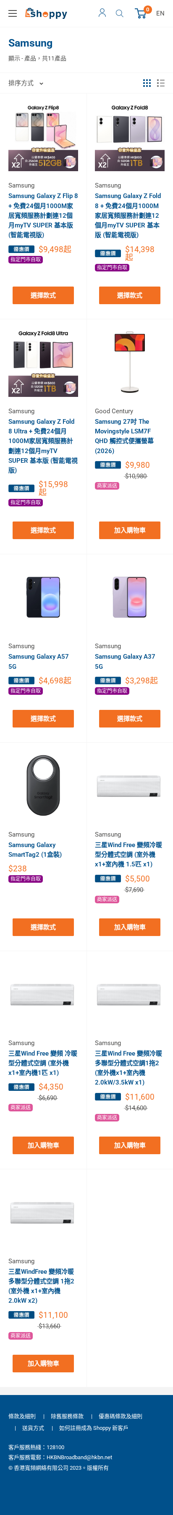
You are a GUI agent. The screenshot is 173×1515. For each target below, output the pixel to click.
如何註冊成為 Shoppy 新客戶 (93, 1428)
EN (160, 13)
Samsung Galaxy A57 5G (38, 661)
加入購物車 (130, 530)
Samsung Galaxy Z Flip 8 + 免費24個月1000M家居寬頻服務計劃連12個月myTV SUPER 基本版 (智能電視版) (43, 215)
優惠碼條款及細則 (120, 1416)
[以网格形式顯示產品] (147, 83)
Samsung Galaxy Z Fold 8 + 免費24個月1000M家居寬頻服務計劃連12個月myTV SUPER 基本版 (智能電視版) (128, 215)
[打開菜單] (12, 13)
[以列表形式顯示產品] (161, 83)
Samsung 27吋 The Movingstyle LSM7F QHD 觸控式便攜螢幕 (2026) (124, 436)
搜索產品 (121, 13)
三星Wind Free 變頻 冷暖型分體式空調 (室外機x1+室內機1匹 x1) (42, 1063)
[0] (141, 13)
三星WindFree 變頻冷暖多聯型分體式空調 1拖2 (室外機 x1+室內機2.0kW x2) (41, 1286)
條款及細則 (22, 1416)
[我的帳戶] (102, 13)
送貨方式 (33, 1428)
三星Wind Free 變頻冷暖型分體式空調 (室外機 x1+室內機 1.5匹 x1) (128, 854)
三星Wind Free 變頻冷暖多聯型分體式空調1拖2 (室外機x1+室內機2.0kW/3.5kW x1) (128, 1068)
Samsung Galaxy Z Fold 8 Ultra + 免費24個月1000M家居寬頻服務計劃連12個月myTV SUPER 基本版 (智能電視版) (43, 446)
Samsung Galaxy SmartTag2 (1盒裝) (35, 849)
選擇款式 (43, 295)
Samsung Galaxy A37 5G (125, 661)
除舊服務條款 (67, 1416)
